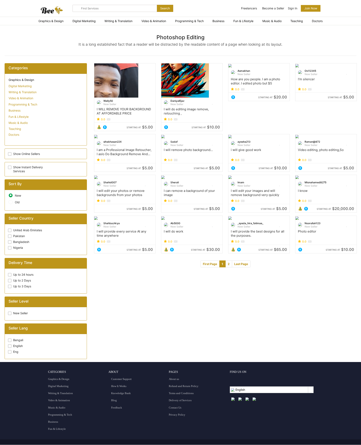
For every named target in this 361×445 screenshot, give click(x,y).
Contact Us (175, 407)
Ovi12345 (310, 70)
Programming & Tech (189, 21)
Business (218, 21)
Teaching (296, 21)
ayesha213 (244, 141)
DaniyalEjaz (177, 100)
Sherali (174, 182)
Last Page (241, 264)
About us (174, 379)
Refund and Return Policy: (184, 386)
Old (17, 202)
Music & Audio (272, 21)
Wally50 (108, 100)
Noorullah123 (312, 223)
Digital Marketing (84, 21)
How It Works (118, 386)
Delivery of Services (180, 400)
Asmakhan (244, 70)
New (18, 195)
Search (165, 8)
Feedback (116, 407)
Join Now (310, 8)
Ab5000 (175, 223)
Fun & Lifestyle (243, 21)
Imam (241, 182)
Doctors (317, 21)
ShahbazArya (111, 223)
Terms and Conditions (181, 393)
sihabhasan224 (112, 141)
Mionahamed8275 (315, 182)
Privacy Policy (177, 414)
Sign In (292, 8)
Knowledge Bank (121, 393)
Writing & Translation (118, 21)
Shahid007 (110, 182)
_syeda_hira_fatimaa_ (250, 223)
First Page (210, 264)
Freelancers (249, 8)
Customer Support (121, 379)
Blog (114, 400)
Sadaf (174, 141)
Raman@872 (312, 141)
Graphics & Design (51, 21)
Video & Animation (153, 21)
